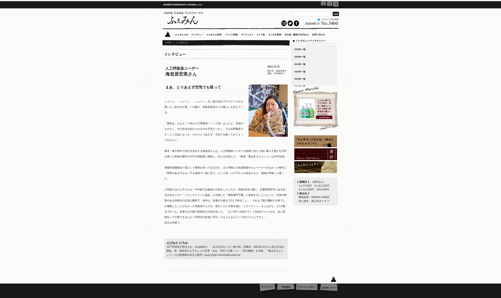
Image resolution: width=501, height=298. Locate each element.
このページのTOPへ (335, 279)
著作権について (329, 288)
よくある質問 (275, 33)
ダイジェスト (247, 33)
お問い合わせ (318, 33)
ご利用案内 (286, 288)
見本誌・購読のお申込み (296, 33)
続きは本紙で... (173, 222)
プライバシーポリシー (307, 288)
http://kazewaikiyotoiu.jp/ (226, 254)
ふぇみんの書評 (214, 33)
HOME (168, 42)
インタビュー (197, 33)
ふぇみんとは (181, 33)
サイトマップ (268, 288)
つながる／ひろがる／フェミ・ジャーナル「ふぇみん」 (183, 17)
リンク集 (261, 33)
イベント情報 (231, 33)
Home (169, 33)
